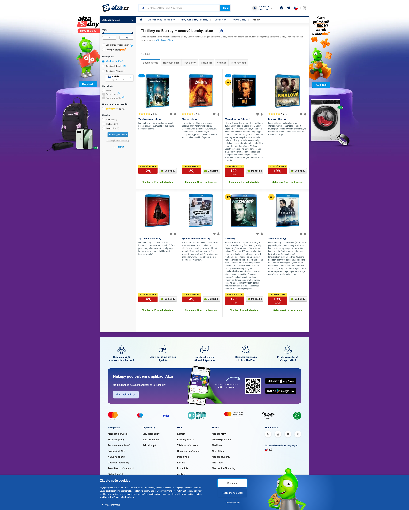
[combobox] (179, 8)
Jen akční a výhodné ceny (117, 45)
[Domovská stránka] (141, 20)
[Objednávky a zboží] (282, 8)
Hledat (225, 8)
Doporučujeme (150, 62)
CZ (270, 449)
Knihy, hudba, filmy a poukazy (194, 20)
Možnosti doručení (117, 434)
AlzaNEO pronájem (222, 439)
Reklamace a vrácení (119, 445)
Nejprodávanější (171, 62)
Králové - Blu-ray (277, 119)
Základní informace (187, 445)
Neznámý (230, 238)
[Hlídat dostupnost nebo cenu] (175, 114)
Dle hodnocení (239, 62)
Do (132, 33)
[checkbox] (117, 45)
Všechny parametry (118, 134)
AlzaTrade (217, 462)
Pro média (182, 468)
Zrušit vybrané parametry (118, 140)
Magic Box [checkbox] (111, 128)
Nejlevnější (206, 62)
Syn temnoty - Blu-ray (149, 238)
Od (103, 33)
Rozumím (232, 483)
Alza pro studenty (221, 457)
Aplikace (181, 474)
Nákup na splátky (116, 457)
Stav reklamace (151, 439)
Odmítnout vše (232, 502)
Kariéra (181, 462)
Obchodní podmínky (118, 462)
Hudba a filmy (220, 20)
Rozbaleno (111, 94)
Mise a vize (183, 457)
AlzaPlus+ (217, 445)
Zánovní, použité (113, 98)
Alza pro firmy (219, 434)
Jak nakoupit (149, 445)
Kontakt (181, 434)
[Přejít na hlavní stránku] (115, 8)
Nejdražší (221, 62)
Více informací (112, 505)
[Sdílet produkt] (221, 30)
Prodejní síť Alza (116, 451)
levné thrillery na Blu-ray (163, 40)
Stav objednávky (151, 434)
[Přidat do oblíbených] (171, 114)
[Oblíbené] (289, 8)
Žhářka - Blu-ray (190, 119)
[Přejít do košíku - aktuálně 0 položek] (305, 8)
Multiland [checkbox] (110, 124)
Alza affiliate (218, 451)
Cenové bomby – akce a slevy (161, 20)
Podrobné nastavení (232, 493)
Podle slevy (190, 62)
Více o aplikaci (123, 394)
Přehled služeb (115, 474)
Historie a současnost (188, 451)
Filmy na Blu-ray (239, 20)
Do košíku (170, 170)
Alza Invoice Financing (223, 468)
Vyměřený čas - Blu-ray (150, 119)
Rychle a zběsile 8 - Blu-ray (196, 238)
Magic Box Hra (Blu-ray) (237, 119)
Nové (108, 90)
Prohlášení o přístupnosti (121, 468)
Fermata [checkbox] (110, 119)
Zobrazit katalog (111, 20)
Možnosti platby (116, 439)
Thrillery (256, 20)
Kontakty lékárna (185, 439)
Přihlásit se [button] (263, 9)
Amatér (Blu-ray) (277, 238)
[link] (118, 147)
